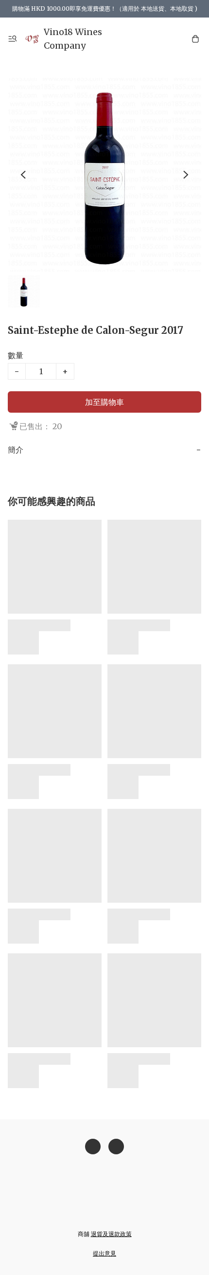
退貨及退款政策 (111, 1234)
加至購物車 (104, 402)
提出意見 (104, 1253)
